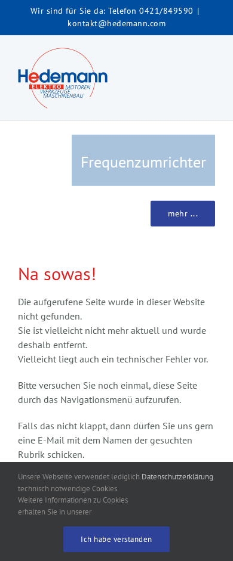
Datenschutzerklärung (177, 477)
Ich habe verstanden (116, 539)
